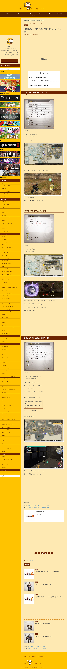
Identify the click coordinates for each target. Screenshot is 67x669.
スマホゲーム (49, 13)
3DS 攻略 (39, 13)
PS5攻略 (7, 13)
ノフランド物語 (5, 384)
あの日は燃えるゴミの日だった (8, 389)
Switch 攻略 (28, 13)
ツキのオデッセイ (5, 413)
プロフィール (10, 61)
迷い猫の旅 (4, 467)
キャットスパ (4, 421)
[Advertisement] (44, 45)
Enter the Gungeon (6, 333)
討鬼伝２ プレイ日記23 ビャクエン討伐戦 (37, 648)
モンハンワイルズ (5, 183)
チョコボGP (4, 255)
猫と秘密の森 (4, 349)
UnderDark (4, 365)
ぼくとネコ (4, 437)
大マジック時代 (5, 317)
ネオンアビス (4, 220)
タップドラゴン (5, 378)
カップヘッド (4, 325)
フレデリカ (4, 236)
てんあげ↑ (4, 408)
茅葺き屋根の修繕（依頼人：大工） (38, 77)
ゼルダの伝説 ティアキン (7, 242)
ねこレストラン (5, 416)
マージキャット (5, 354)
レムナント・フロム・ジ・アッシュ (9, 223)
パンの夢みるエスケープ (7, 459)
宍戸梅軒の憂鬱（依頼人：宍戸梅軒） (41, 80)
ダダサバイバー (5, 381)
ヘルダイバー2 (5, 193)
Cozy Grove (4, 282)
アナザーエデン (5, 445)
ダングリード (4, 301)
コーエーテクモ (33, 560)
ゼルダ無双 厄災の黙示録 (7, 293)
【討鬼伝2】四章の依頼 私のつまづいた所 (38, 507)
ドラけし (3, 400)
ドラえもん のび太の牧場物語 (8, 327)
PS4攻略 (17, 13)
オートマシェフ (5, 319)
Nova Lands (4, 239)
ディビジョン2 (5, 226)
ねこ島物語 (4, 392)
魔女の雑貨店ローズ (6, 397)
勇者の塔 (3, 451)
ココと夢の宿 (4, 403)
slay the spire (5, 209)
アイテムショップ (5, 411)
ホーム (25, 656)
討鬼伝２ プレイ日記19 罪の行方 (42, 623)
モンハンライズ (5, 285)
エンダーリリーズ (5, 279)
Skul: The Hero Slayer (6, 263)
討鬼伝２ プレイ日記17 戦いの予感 (43, 584)
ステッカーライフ (5, 357)
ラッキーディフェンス (6, 368)
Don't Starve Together (6, 252)
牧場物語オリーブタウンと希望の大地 (9, 287)
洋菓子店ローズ (5, 352)
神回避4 (3, 456)
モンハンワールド (5, 231)
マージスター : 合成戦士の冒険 (8, 424)
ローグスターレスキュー (7, 274)
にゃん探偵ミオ (5, 464)
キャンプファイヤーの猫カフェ (8, 376)
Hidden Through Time (6, 250)
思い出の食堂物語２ (6, 427)
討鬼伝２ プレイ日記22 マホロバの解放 (36, 646)
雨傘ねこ (33, 15)
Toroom (3, 266)
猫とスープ (4, 386)
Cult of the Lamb (5, 204)
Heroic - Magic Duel (6, 429)
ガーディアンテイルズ (6, 405)
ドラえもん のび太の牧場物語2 (8, 247)
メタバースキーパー (6, 298)
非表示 (45, 73)
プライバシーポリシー (32, 656)
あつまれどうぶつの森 (6, 311)
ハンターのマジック (6, 370)
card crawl (4, 435)
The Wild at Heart (5, 260)
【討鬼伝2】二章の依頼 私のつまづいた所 (38, 506)
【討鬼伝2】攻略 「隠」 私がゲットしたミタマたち (47, 571)
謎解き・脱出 (59, 13)
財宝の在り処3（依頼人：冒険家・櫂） (39, 85)
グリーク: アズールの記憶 (7, 271)
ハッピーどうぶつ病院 (6, 432)
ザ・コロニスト (5, 276)
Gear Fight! (4, 360)
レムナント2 (4, 196)
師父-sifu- (4, 215)
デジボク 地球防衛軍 (6, 217)
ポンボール (4, 394)
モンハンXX (4, 338)
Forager (3, 322)
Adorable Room (5, 346)
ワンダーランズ (5, 212)
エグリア (3, 443)
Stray (3, 207)
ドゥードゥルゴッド (6, 303)
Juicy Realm (4, 314)
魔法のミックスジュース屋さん (8, 419)
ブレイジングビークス (6, 309)
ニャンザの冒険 (5, 268)
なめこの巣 (4, 440)
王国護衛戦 (4, 373)
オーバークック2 (5, 330)
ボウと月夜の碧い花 (6, 191)
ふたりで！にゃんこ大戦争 (7, 306)
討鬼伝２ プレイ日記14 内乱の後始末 (44, 636)
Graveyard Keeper (6, 258)
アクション (28, 560)
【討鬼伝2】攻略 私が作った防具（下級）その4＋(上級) (48, 597)
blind (3, 462)
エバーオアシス (5, 341)
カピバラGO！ (5, 362)
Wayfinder (4, 188)
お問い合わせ (40, 656)
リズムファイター (5, 290)
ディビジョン (4, 228)
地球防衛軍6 (4, 201)
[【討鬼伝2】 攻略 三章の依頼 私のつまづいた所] (45, 553)
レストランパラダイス (6, 448)
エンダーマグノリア (6, 185)
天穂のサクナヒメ (5, 295)
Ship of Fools (4, 244)
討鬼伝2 (27, 558)
